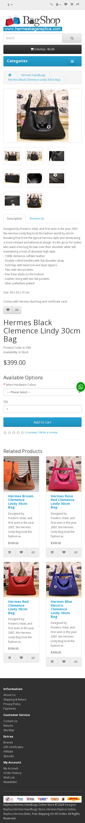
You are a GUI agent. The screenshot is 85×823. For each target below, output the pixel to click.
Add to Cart (42, 422)
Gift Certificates (13, 747)
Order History (12, 773)
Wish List (9, 777)
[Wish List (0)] (65, 4)
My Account (10, 768)
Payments (9, 708)
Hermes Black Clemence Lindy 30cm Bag (34, 80)
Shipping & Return (14, 699)
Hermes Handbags (33, 75)
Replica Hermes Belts (17, 814)
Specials (8, 756)
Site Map (8, 730)
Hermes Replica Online (61, 809)
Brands (8, 742)
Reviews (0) (37, 218)
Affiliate (8, 751)
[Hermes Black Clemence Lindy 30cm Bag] (42, 116)
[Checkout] (77, 4)
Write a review (48, 432)
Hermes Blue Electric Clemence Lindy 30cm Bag (61, 609)
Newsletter (10, 782)
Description (14, 218)
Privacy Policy (12, 704)
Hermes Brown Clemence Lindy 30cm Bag (20, 502)
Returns (8, 726)
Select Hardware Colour (21, 385)
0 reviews (31, 432)
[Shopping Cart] (71, 4)
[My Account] (58, 4)
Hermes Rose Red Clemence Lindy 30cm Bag (62, 502)
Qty (5, 401)
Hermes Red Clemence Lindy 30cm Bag (18, 607)
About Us (9, 695)
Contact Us (10, 721)
